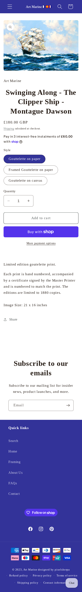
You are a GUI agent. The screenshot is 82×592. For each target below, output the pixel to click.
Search (13, 441)
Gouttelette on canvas (25, 180)
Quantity (10, 191)
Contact (14, 493)
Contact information (56, 582)
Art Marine (30, 569)
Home (12, 451)
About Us (15, 472)
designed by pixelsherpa (54, 569)
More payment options (41, 243)
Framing (14, 462)
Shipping (9, 128)
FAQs (12, 483)
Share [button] (13, 319)
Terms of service (67, 575)
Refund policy (18, 575)
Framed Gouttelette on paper (31, 170)
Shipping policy (27, 582)
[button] (9, 6)
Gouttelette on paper (24, 159)
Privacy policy (42, 575)
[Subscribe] (68, 405)
